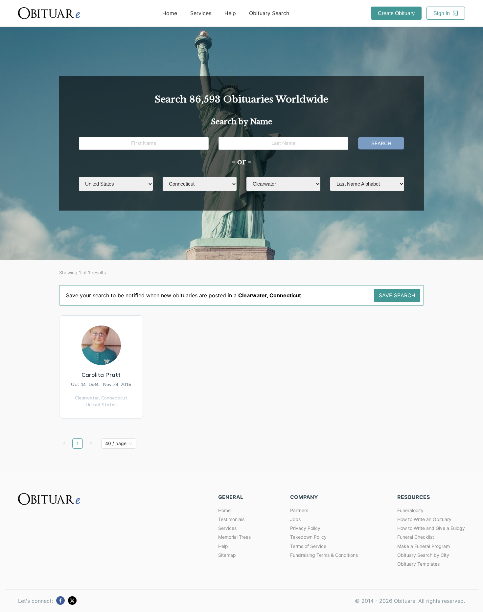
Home (169, 13)
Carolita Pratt (101, 374)
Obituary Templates (418, 564)
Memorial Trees (234, 537)
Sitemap (227, 555)
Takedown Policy (308, 537)
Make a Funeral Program (423, 546)
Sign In (442, 13)
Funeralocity (410, 510)
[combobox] (115, 443)
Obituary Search (269, 13)
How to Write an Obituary (424, 519)
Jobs (295, 519)
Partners (299, 510)
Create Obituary (396, 13)
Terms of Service (308, 546)
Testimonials (231, 519)
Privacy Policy (305, 528)
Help (230, 13)
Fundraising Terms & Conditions (324, 555)
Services (200, 13)
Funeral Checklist (415, 537)
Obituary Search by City (423, 555)
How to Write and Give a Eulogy (431, 528)
